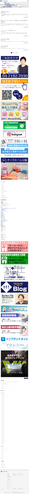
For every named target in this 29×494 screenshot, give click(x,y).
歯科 (2, 458)
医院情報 (14, 473)
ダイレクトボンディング (4, 210)
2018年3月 (3, 414)
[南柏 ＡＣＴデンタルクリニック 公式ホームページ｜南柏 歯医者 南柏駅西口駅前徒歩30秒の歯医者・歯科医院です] (4, 0)
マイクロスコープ (3, 218)
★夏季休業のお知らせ (5, 11)
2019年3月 (3, 408)
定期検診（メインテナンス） (9, 480)
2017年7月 (3, 417)
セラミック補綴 (3, 239)
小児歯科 (2, 202)
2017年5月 (3, 420)
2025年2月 (3, 394)
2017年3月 (3, 422)
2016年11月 (3, 425)
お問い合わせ (8, 488)
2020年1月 (3, 397)
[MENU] (28, 1)
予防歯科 (2, 212)
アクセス (3, 194)
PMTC (2, 223)
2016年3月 (3, 434)
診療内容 (8, 473)
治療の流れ (8, 475)
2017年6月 (3, 419)
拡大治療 (2, 217)
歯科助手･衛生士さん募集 (4, 197)
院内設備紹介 (14, 474)
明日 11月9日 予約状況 (5, 39)
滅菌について (2, 224)
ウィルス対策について (4, 383)
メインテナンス (3, 452)
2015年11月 (3, 439)
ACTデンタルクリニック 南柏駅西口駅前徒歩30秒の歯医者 (13, 492)
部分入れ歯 (2, 222)
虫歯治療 (2, 201)
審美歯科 (2, 213)
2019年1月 (3, 411)
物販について (2, 225)
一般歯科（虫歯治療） (9, 477)
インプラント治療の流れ (9, 481)
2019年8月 (3, 400)
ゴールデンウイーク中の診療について (8, 30)
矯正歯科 (3, 189)
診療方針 (3, 186)
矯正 (1, 207)
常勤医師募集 (14, 488)
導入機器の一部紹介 (15, 475)
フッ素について (3, 386)
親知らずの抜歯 (3, 216)
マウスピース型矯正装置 (9, 484)
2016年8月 (3, 428)
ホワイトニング (3, 214)
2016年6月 (3, 431)
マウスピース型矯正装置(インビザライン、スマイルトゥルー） (9, 208)
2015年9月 (3, 442)
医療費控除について (9, 476)
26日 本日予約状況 (4, 46)
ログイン (3, 462)
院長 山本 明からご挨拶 (4, 191)
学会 (2, 455)
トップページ (3, 183)
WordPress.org (3, 467)
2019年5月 (3, 405)
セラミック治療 (3, 219)
